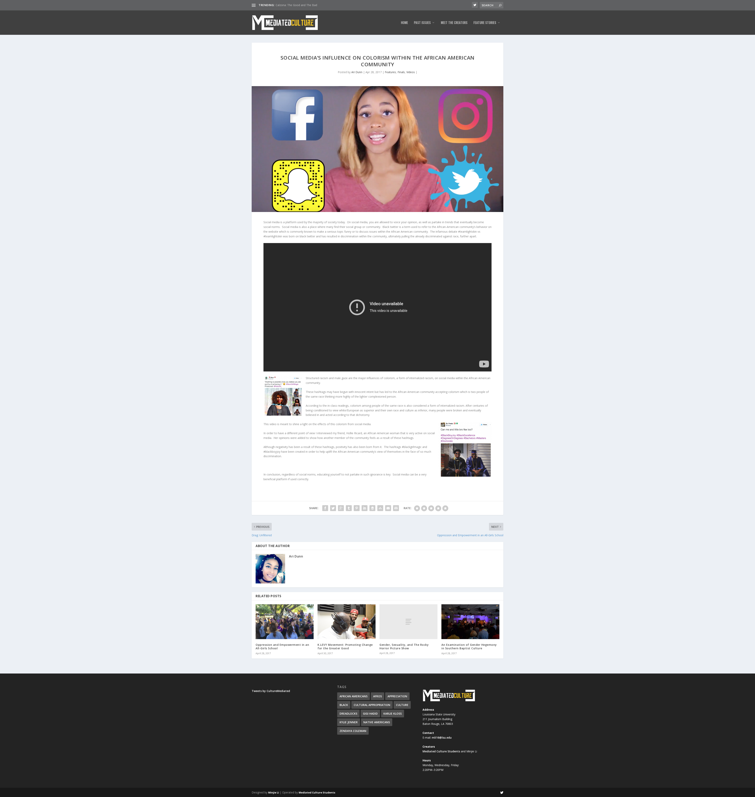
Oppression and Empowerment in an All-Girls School (282, 646)
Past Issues (422, 23)
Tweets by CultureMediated (271, 691)
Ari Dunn (356, 72)
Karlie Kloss (392, 713)
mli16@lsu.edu (442, 737)
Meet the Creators (454, 23)
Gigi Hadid (370, 713)
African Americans (353, 696)
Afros (377, 696)
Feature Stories (484, 23)
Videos (410, 72)
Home (404, 23)
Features (390, 72)
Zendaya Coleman (353, 731)
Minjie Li (273, 792)
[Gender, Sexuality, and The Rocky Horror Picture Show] (408, 621)
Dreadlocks (348, 713)
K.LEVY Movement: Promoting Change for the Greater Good (345, 646)
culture (402, 705)
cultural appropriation (372, 705)
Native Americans (376, 722)
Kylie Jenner (349, 722)
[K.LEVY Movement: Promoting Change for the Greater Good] (347, 621)
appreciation (397, 696)
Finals (401, 72)
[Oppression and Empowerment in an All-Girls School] (285, 621)
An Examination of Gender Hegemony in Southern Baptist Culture (469, 646)
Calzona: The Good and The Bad (296, 5)
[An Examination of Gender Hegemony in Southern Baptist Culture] (470, 621)
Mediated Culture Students (441, 751)
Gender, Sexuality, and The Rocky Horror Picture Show (404, 646)
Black (344, 705)
